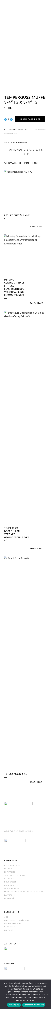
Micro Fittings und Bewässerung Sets (23, 892)
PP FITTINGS (9, 872)
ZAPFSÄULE (9, 895)
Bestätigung (14, 1005)
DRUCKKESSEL (10, 882)
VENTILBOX (9, 878)
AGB (6, 917)
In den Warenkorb (30, 119)
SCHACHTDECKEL (12, 888)
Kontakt (8, 930)
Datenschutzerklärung (16, 920)
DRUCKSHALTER (11, 885)
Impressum (9, 927)
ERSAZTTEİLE (10, 898)
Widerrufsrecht (12, 923)
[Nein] (47, 994)
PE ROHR (8, 869)
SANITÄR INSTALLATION (27, 130)
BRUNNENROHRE (12, 865)
